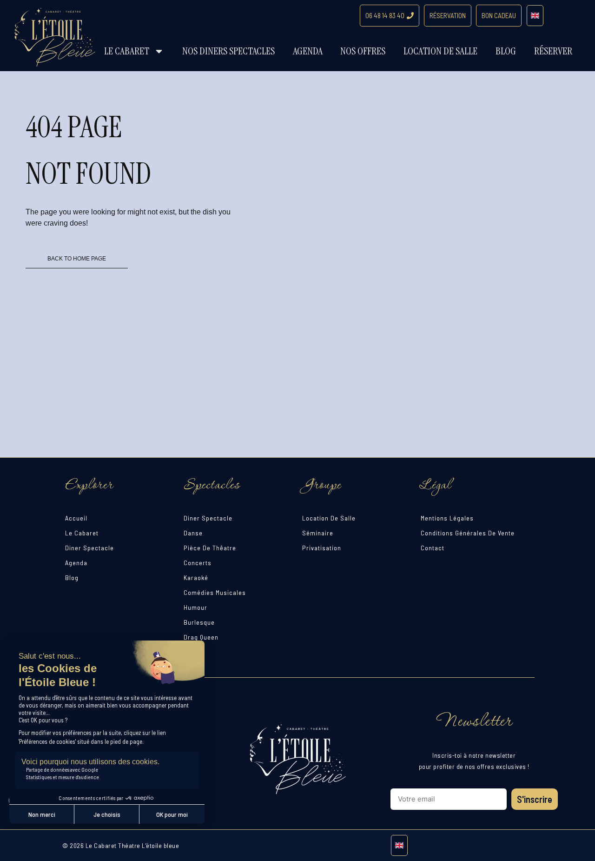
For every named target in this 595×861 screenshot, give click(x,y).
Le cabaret (126, 51)
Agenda (308, 51)
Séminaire (317, 533)
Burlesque (199, 622)
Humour (195, 607)
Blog (506, 51)
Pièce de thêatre (210, 548)
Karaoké (196, 577)
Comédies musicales (215, 592)
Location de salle (440, 51)
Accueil (76, 518)
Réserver (553, 51)
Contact (432, 548)
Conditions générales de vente (468, 533)
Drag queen (201, 637)
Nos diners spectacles (228, 51)
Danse (193, 533)
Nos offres (362, 51)
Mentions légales (447, 518)
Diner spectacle (89, 548)
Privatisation (321, 548)
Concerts (198, 563)
